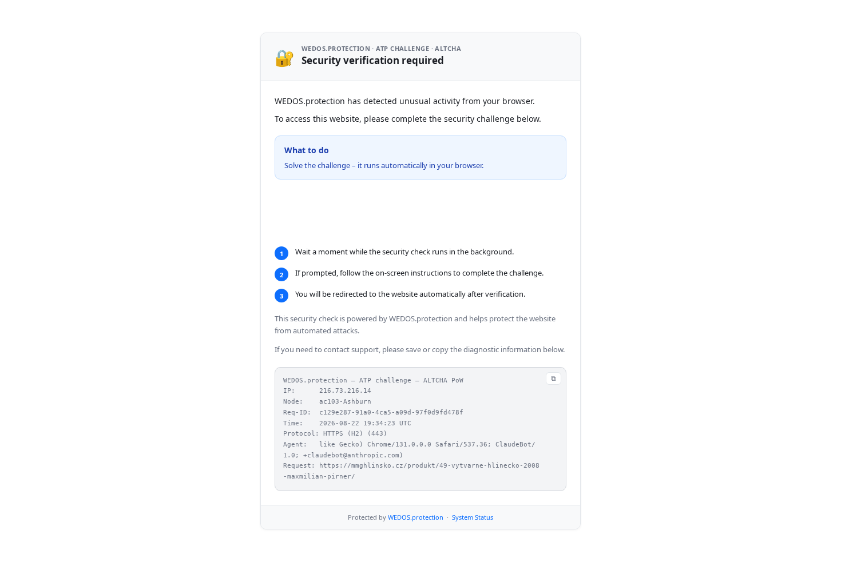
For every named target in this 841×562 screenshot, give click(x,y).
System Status (472, 531)
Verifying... (340, 212)
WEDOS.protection (415, 531)
